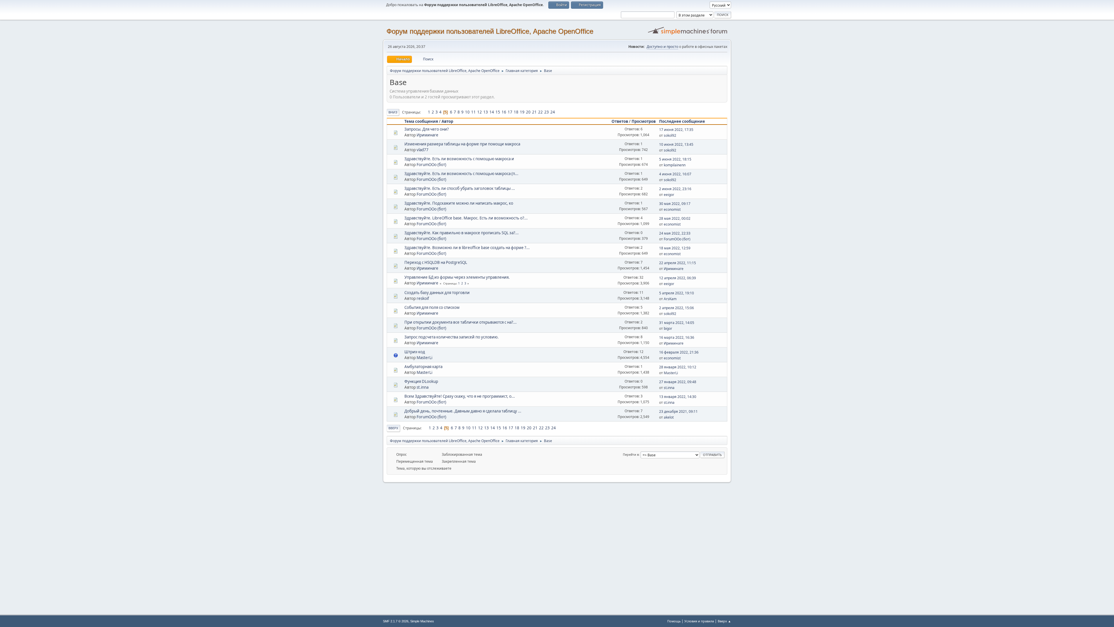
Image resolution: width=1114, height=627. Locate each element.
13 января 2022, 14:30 (677, 396)
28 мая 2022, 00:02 (674, 218)
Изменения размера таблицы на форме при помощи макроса (462, 144)
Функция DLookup (421, 381)
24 (552, 112)
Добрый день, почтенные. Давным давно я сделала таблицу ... (462, 411)
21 (534, 112)
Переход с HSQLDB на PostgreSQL (435, 262)
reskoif (423, 298)
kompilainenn (675, 165)
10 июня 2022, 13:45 (676, 144)
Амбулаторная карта (423, 366)
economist (672, 209)
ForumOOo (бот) (431, 164)
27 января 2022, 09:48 (677, 381)
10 (467, 112)
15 (497, 112)
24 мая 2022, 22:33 (674, 233)
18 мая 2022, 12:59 (674, 248)
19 (522, 112)
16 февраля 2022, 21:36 (679, 352)
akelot (669, 417)
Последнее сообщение (682, 121)
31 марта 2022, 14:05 (676, 322)
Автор (447, 121)
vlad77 (422, 149)
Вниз (392, 112)
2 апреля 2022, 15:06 (676, 307)
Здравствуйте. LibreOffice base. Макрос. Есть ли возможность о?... (466, 218)
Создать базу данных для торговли (437, 292)
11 (473, 112)
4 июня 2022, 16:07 (675, 174)
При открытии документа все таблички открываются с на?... (460, 322)
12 (479, 112)
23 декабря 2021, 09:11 (678, 411)
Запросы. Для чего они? (426, 129)
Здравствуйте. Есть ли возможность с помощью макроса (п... (461, 173)
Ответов (620, 121)
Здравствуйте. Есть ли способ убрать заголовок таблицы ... (459, 188)
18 (516, 112)
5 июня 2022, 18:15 (675, 159)
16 (504, 112)
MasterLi (424, 357)
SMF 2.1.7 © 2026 (395, 621)
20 (528, 112)
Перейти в (631, 454)
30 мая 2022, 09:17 (674, 203)
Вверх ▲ (724, 621)
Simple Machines (422, 621)
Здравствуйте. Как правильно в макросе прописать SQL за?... (461, 232)
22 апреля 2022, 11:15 (677, 262)
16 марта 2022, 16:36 (676, 337)
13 (485, 112)
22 (540, 112)
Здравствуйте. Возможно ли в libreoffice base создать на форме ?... (467, 247)
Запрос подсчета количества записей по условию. (451, 337)
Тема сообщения (421, 121)
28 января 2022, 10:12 (677, 367)
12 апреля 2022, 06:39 (677, 277)
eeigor (669, 194)
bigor (668, 328)
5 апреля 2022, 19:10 (676, 293)
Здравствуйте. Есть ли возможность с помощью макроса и (459, 158)
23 (546, 112)
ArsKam (670, 298)
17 (510, 112)
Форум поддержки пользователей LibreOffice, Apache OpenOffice (489, 31)
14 (491, 112)
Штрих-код (414, 351)
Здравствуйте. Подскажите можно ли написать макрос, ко (458, 203)
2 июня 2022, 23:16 (675, 188)
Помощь (674, 621)
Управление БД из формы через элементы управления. (457, 277)
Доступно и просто (662, 46)
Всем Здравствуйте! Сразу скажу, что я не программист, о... (459, 396)
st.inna (422, 387)
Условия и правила (699, 621)
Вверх (393, 428)
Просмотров (644, 121)
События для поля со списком (432, 307)
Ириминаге (427, 135)
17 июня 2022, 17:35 (676, 129)
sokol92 (670, 135)
